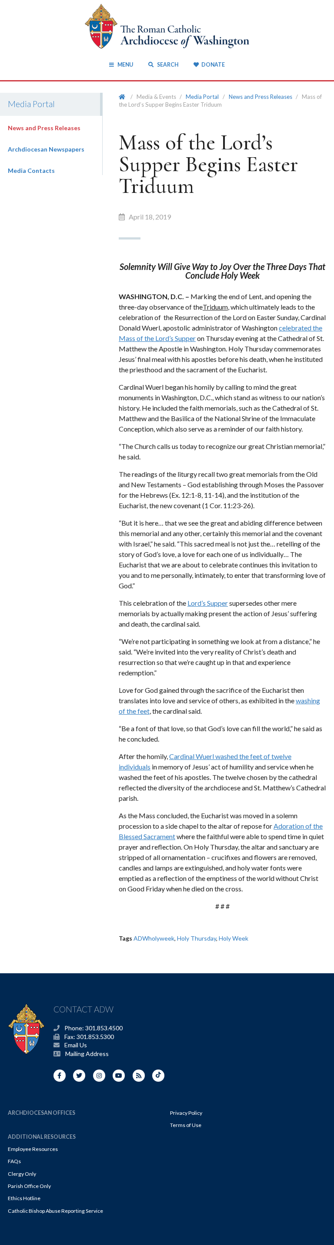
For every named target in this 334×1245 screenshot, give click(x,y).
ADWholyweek (154, 938)
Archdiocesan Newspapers (46, 149)
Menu (125, 64)
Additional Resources (42, 1137)
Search (167, 64)
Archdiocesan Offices (41, 1113)
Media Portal (202, 96)
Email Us (75, 1045)
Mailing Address (87, 1053)
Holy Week (233, 938)
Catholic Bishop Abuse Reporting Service (55, 1211)
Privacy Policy (186, 1113)
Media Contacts (31, 170)
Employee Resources (33, 1149)
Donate (212, 64)
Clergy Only (22, 1174)
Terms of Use (185, 1125)
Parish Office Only (29, 1186)
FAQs (14, 1161)
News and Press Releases (44, 128)
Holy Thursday (196, 938)
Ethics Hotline (24, 1198)
